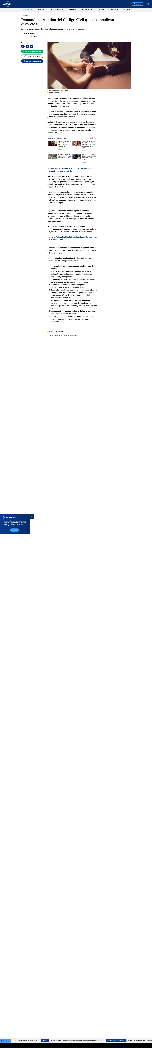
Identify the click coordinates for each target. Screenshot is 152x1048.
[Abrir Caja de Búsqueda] (148, 4)
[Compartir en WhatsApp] (31, 46)
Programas (137, 4)
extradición (16, 1040)
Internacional (87, 10)
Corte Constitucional (70, 335)
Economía (72, 10)
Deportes (114, 10)
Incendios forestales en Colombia (87, 1040)
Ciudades (102, 10)
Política (41, 10)
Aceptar (14, 530)
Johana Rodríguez (29, 33)
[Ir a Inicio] (7, 4)
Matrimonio (58, 335)
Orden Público (26, 10)
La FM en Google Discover (33, 61)
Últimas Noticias (5, 1040)
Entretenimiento (56, 10)
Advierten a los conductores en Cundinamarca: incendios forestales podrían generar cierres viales (125, 1040)
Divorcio (50, 335)
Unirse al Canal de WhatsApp (33, 51)
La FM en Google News (33, 56)
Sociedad (127, 10)
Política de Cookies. (13, 526)
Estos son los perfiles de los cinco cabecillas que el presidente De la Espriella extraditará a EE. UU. (47, 1040)
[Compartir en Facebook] (23, 46)
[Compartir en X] (27, 46)
